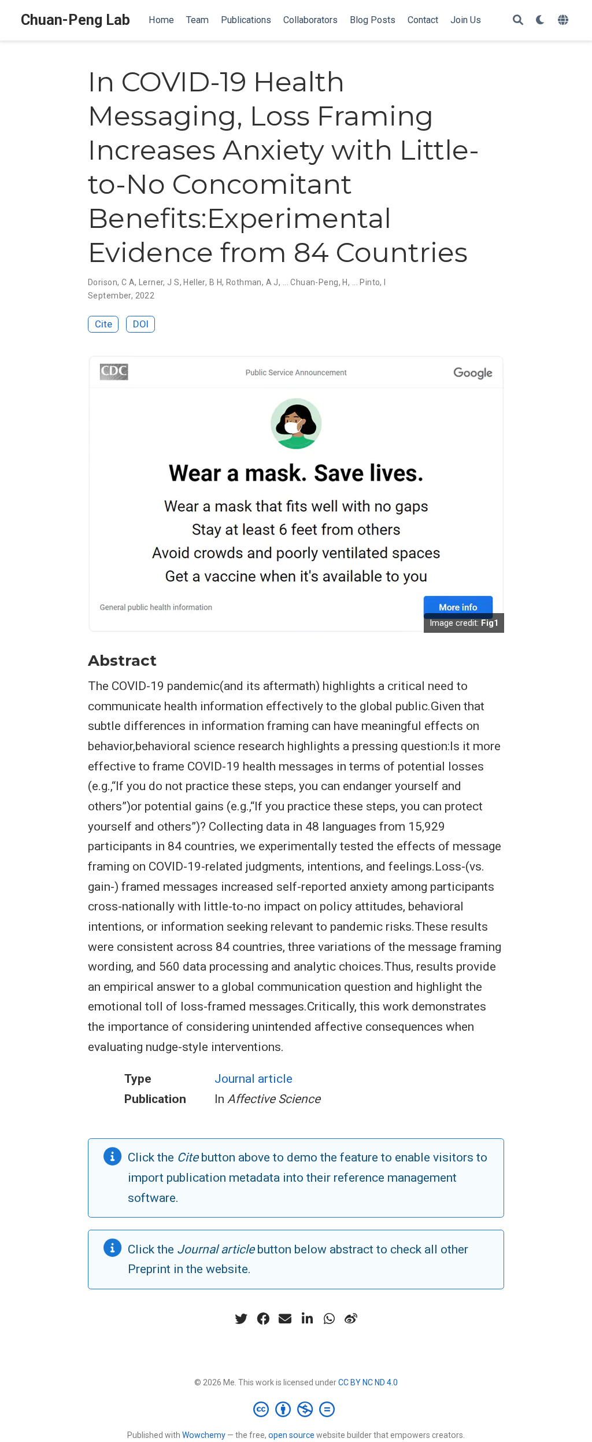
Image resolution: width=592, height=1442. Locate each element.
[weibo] (351, 1318)
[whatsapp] (329, 1318)
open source (291, 1435)
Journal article (253, 1079)
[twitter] (241, 1318)
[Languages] (564, 20)
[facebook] (263, 1318)
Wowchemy (203, 1435)
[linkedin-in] (307, 1318)
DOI (141, 324)
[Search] (518, 20)
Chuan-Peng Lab (75, 20)
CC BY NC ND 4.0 (368, 1382)
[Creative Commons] (296, 1409)
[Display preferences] (540, 20)
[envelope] (285, 1318)
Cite (103, 324)
